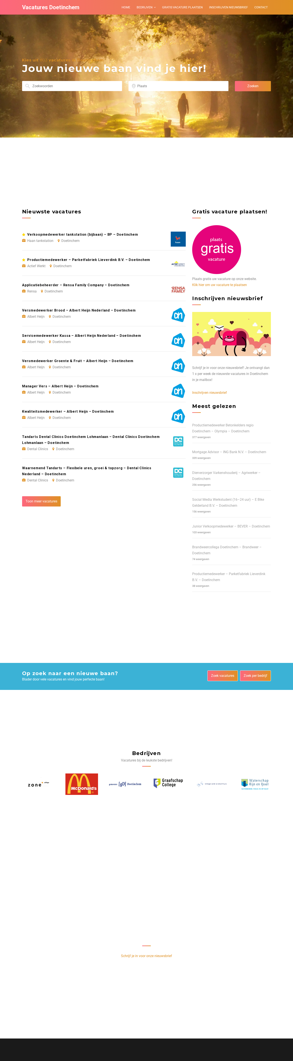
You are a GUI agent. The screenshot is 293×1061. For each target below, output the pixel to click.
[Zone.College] (255, 784)
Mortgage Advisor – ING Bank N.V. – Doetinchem (229, 452)
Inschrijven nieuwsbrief (228, 7)
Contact (261, 7)
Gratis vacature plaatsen (182, 7)
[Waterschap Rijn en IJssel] (211, 784)
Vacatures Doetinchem (50, 7)
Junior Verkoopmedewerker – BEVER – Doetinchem (231, 526)
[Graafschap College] (125, 784)
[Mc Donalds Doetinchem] (38, 784)
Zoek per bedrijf (255, 676)
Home (126, 7)
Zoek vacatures (222, 676)
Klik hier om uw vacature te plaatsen (219, 285)
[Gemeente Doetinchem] (81, 784)
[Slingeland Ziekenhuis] (168, 784)
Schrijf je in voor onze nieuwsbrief (146, 956)
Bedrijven (145, 7)
